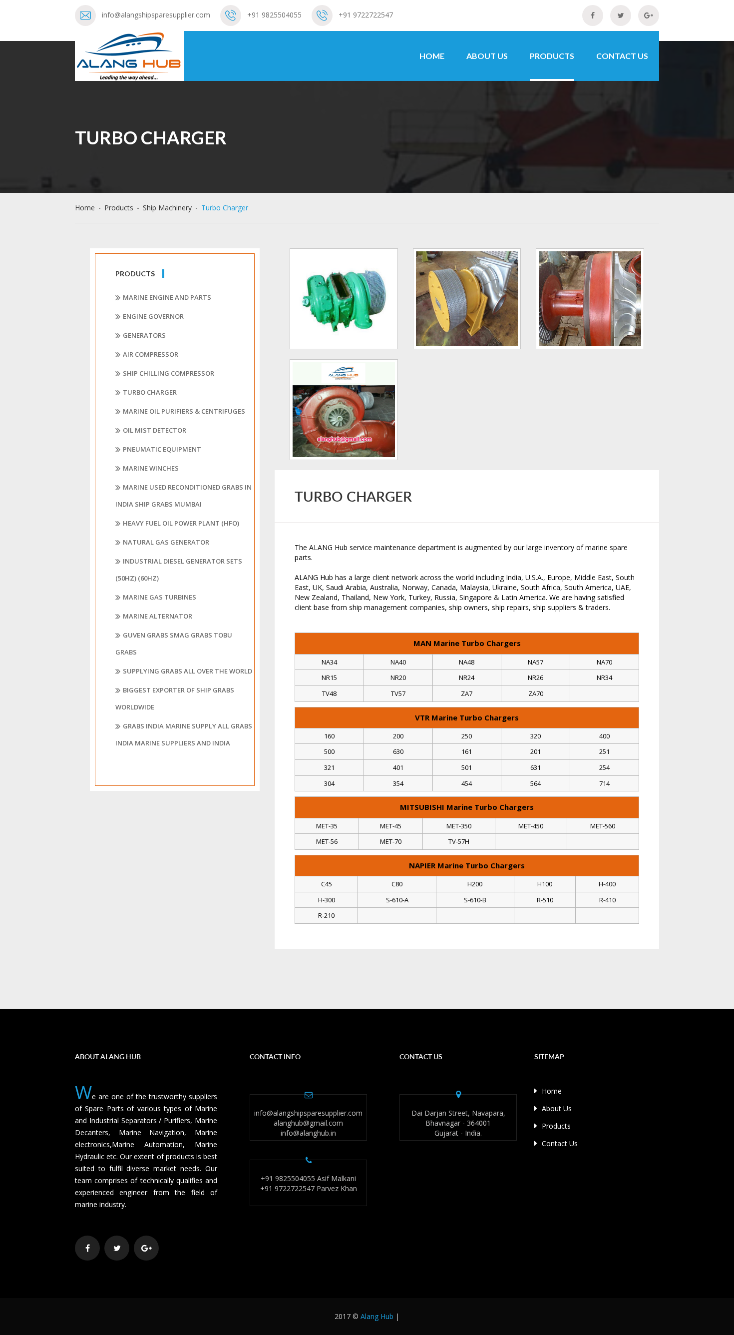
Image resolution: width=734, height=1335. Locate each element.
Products (552, 55)
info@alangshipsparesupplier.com (156, 14)
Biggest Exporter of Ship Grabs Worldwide (174, 698)
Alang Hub (377, 1316)
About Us (487, 55)
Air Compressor (150, 354)
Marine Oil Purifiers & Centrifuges (184, 411)
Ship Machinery (167, 207)
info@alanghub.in (308, 1133)
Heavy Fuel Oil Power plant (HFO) (181, 523)
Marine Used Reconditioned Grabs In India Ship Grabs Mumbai (183, 496)
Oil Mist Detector (154, 430)
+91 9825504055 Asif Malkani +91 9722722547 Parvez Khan (308, 1183)
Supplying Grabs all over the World (187, 671)
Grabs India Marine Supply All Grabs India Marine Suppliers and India (183, 734)
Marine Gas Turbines (159, 597)
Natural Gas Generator (166, 542)
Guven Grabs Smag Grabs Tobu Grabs (173, 644)
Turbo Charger (150, 392)
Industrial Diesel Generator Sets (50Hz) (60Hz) (178, 570)
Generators (144, 335)
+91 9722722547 (366, 14)
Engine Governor (153, 316)
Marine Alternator (157, 616)
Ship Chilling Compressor (168, 373)
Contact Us (622, 55)
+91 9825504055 (274, 14)
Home (431, 55)
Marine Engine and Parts (167, 297)
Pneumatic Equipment (162, 449)
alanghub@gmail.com (308, 1123)
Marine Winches (151, 468)
